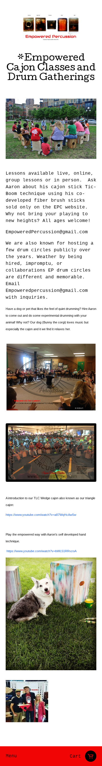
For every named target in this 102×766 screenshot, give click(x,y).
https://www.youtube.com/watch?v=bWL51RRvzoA (41, 551)
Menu (11, 756)
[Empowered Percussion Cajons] (51, 27)
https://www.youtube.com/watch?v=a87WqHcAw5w (41, 514)
